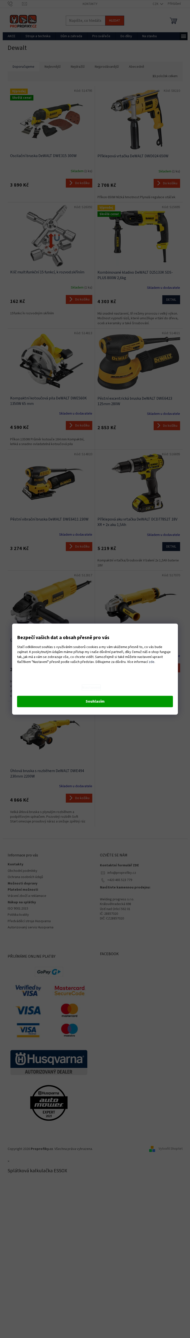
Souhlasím (95, 701)
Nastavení (91, 687)
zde (151, 661)
